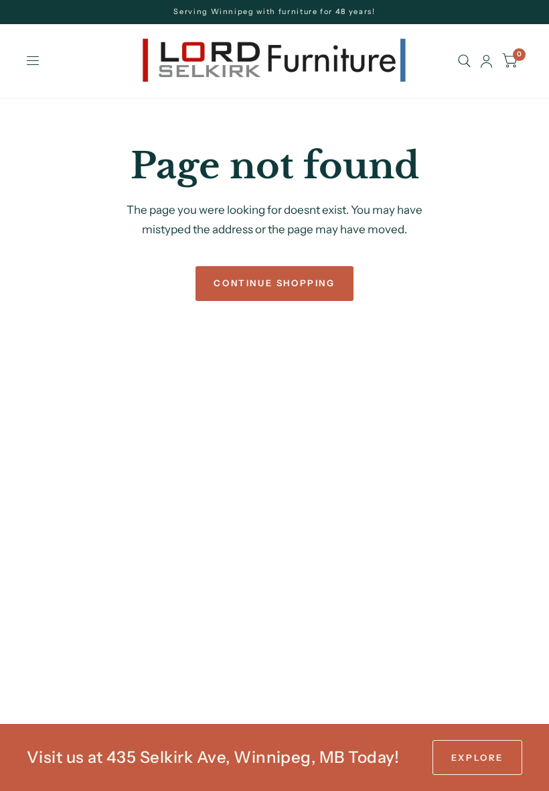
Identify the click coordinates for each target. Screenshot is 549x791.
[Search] (464, 61)
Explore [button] (477, 757)
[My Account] (486, 61)
